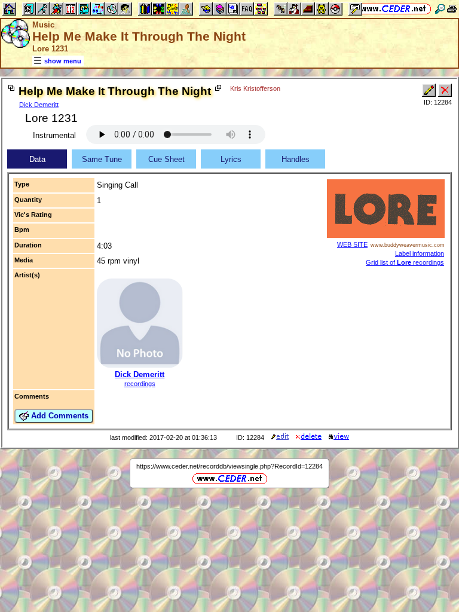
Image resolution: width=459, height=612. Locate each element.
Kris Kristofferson (255, 88)
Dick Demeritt (39, 104)
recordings (139, 383)
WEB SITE (352, 244)
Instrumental (54, 135)
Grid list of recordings (405, 262)
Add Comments (58, 415)
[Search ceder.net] (440, 8)
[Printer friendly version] (452, 8)
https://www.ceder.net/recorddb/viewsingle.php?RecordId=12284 (229, 466)
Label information (419, 253)
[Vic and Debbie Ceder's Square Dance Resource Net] (393, 8)
